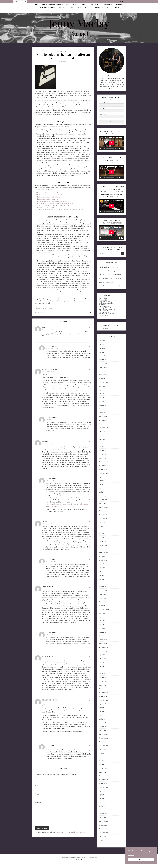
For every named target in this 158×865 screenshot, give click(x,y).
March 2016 (102, 810)
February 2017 (103, 768)
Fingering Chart (104, 306)
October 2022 (103, 515)
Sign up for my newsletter (76, 4)
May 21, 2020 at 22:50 (47, 523)
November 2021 (103, 556)
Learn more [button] (131, 855)
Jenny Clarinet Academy (113, 4)
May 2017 (101, 761)
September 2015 (103, 832)
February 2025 (103, 409)
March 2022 (102, 541)
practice (44, 308)
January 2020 (103, 639)
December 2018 (103, 689)
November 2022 (103, 511)
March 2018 (102, 723)
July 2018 (101, 708)
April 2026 (102, 356)
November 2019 (103, 647)
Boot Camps (62, 7)
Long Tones (102, 310)
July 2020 (101, 617)
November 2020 (103, 602)
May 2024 (101, 443)
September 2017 (103, 745)
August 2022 (102, 522)
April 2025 (102, 401)
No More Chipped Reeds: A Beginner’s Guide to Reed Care (53, 205)
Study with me (95, 4)
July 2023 (101, 481)
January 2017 (102, 772)
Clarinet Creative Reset (106, 282)
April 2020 (102, 628)
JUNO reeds (52, 158)
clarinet (38, 308)
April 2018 (102, 719)
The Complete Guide (63, 51)
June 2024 (102, 439)
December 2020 (103, 598)
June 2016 (101, 798)
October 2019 (103, 651)
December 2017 (103, 734)
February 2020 (103, 636)
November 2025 (103, 375)
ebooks (101, 304)
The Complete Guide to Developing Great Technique (52, 195)
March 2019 (102, 677)
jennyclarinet (40, 312)
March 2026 (102, 359)
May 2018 (101, 715)
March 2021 (102, 586)
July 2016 (101, 795)
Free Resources (75, 7)
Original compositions (105, 313)
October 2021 (103, 560)
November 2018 (103, 692)
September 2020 (104, 609)
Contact (60, 11)
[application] (111, 143)
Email (37, 786)
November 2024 (103, 420)
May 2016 (101, 802)
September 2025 (103, 382)
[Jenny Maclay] (79, 28)
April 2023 (102, 492)
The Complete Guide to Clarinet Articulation (49, 193)
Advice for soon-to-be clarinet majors (110, 286)
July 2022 (101, 526)
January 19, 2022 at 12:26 (48, 371)
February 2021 (103, 590)
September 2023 (103, 473)
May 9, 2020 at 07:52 (47, 702)
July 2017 (101, 753)
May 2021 (101, 579)
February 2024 (103, 454)
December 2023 (103, 462)
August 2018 (102, 704)
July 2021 (101, 571)
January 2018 (102, 730)
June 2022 (102, 530)
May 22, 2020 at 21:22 (51, 480)
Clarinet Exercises (104, 301)
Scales (100, 316)
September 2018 (103, 700)
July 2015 (101, 840)
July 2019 (101, 662)
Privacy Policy (82, 11)
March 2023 (102, 496)
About (37, 4)
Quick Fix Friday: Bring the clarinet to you (111, 278)
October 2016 (103, 783)
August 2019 (102, 658)
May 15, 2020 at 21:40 (47, 588)
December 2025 (103, 371)
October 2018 (103, 696)
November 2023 (103, 465)
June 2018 (101, 711)
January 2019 (102, 685)
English (17, 1)
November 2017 (103, 738)
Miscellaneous (103, 312)
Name (37, 778)
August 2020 (102, 613)
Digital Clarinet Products (52, 4)
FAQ (85, 7)
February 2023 (103, 499)
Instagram (84, 857)
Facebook (90, 857)
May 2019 (101, 670)
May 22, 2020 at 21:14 (51, 561)
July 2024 (101, 435)
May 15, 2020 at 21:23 (47, 658)
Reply (89, 327)
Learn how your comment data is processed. (71, 832)
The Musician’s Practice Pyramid (46, 207)
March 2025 (102, 405)
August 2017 (102, 749)
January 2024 (103, 458)
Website (37, 794)
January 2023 (102, 503)
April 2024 (102, 446)
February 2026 (103, 363)
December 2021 (103, 552)
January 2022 (102, 549)
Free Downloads (103, 307)
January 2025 (102, 412)
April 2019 (102, 673)
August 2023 (102, 477)
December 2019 (103, 643)
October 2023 (103, 469)
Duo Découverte (96, 7)
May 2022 (101, 533)
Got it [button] (140, 859)
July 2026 (101, 344)
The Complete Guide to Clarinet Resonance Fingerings (52, 201)
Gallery (116, 7)
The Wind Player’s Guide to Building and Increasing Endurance (55, 203)
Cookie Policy (96, 11)
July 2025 (101, 390)
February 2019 (103, 681)
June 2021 (101, 575)
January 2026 (103, 367)
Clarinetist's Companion (106, 303)
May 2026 (101, 352)
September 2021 (103, 564)
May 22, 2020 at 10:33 (47, 443)
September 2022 (103, 518)
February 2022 (103, 545)
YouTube (95, 857)
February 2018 (103, 726)
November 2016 (103, 779)
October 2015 (103, 829)
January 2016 (102, 817)
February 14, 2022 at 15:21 (52, 419)
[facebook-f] (118, 1)
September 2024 (104, 428)
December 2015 (103, 821)
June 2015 (101, 844)
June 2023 (101, 484)
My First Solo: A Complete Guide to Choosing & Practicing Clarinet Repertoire (60, 209)
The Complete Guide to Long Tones (47, 199)
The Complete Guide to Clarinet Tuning (48, 197)
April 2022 (102, 537)
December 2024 (103, 416)
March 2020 (102, 632)
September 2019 (103, 655)
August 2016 (102, 791)
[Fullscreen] (122, 148)
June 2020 (102, 621)
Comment (38, 802)
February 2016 (103, 813)
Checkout (70, 11)
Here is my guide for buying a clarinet (51, 140)
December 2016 (103, 776)
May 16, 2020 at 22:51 (51, 634)
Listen (108, 7)
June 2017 (101, 757)
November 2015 (103, 825)
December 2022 (103, 507)
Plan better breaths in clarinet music (110, 274)
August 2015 (102, 836)
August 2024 (102, 431)
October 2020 (103, 605)
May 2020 (102, 624)
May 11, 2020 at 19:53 (50, 747)
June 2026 (102, 348)
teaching (51, 308)
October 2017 (102, 742)
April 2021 (102, 583)
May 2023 (101, 488)
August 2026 (102, 341)
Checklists (102, 300)
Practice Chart (103, 315)
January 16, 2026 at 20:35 (52, 348)
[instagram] (120, 1)
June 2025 (101, 393)
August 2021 (102, 568)
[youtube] (122, 1)
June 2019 (101, 666)
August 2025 (102, 386)
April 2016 (102, 806)
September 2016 (103, 787)
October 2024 (103, 424)
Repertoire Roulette (47, 7)
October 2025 (103, 378)
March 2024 (102, 450)
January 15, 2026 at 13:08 (48, 329)
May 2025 (101, 397)
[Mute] (119, 148)
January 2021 (102, 594)
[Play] (101, 148)
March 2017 (102, 764)
